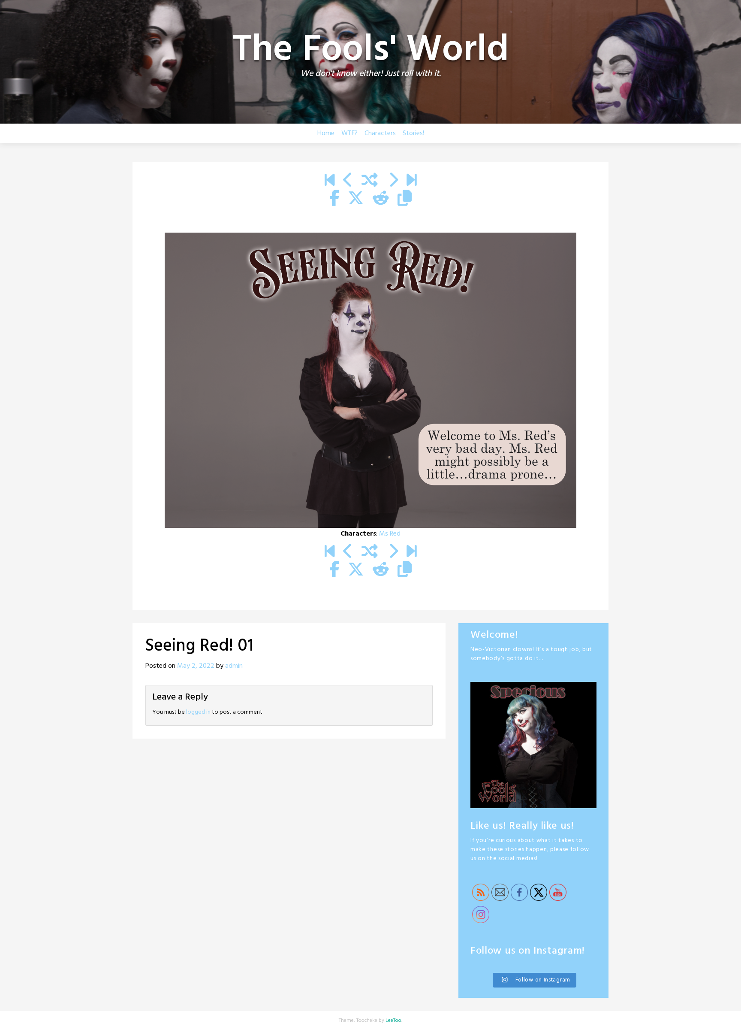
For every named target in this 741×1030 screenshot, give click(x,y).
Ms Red (390, 533)
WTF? (349, 133)
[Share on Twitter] (356, 199)
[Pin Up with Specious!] (348, 181)
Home (325, 133)
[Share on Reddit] (381, 199)
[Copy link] (405, 199)
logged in (198, 712)
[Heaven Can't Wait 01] (329, 181)
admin (234, 666)
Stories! (413, 133)
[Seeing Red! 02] (393, 181)
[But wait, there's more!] (411, 181)
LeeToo (393, 1020)
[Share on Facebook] (334, 199)
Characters (380, 133)
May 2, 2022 (195, 666)
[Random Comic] (369, 181)
